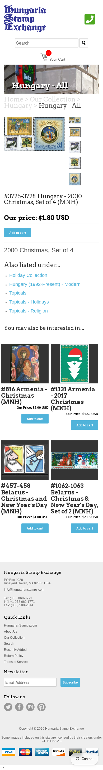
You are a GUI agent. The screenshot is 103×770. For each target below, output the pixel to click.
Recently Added (15, 650)
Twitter (8, 707)
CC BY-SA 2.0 (52, 741)
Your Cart (56, 59)
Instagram (30, 707)
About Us (10, 631)
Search (9, 644)
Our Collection (14, 637)
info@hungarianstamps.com (24, 589)
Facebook (19, 707)
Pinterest (41, 707)
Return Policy (13, 656)
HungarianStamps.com (20, 625)
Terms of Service (16, 662)
